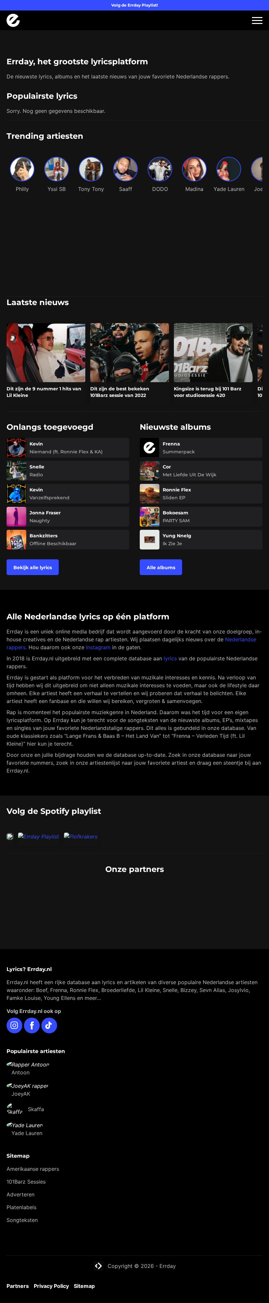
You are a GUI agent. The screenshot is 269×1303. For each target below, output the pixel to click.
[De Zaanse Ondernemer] (200, 894)
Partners (18, 1286)
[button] (257, 20)
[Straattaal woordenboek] (69, 894)
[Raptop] (200, 907)
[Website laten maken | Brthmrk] (69, 907)
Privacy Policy (51, 1286)
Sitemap (84, 1286)
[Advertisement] (134, 247)
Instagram (98, 647)
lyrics (170, 658)
